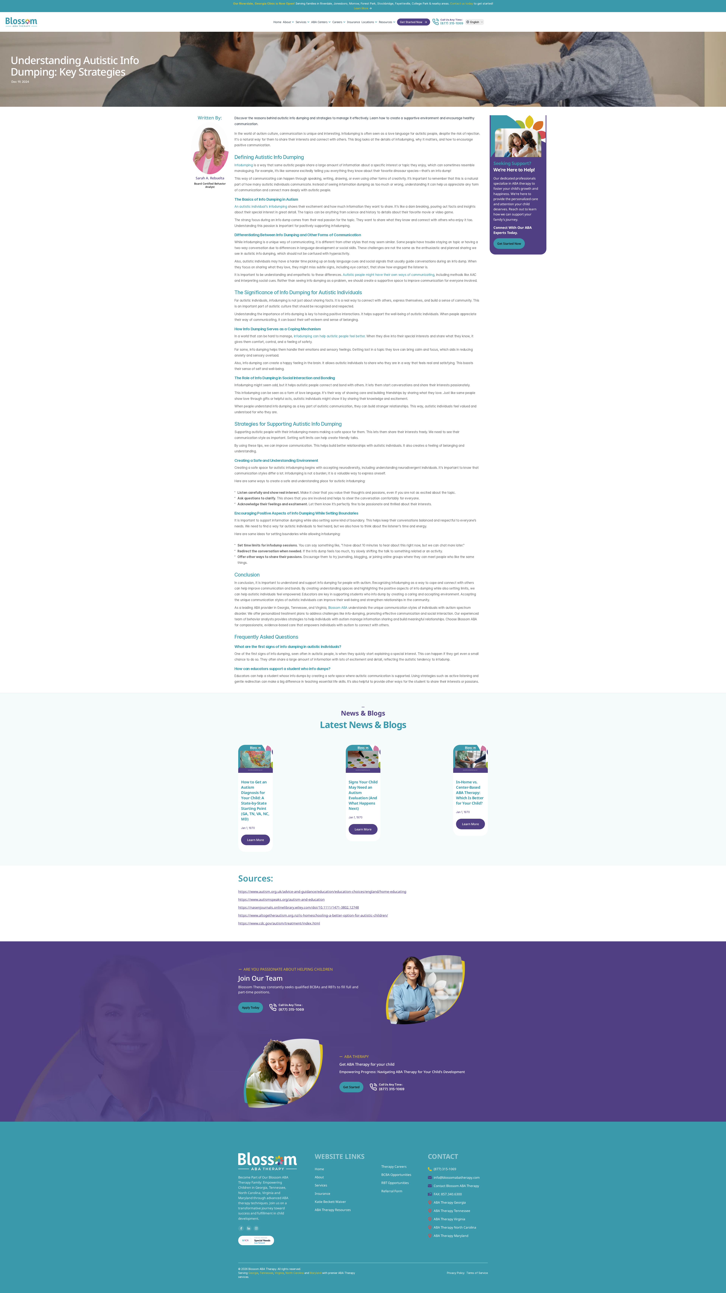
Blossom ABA (337, 608)
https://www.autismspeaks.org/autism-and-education (281, 899)
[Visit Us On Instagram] (256, 1228)
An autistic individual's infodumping (260, 206)
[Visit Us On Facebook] (241, 1228)
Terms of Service (477, 1272)
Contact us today (461, 3)
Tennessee (266, 1272)
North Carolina (294, 1272)
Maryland (316, 1272)
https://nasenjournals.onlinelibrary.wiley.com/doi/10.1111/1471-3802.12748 (298, 907)
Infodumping (243, 165)
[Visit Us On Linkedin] (248, 1228)
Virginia (279, 1272)
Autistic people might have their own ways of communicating (388, 275)
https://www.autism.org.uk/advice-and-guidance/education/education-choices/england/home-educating (322, 891)
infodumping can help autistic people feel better (329, 336)
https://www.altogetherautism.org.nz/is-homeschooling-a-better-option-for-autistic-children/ (313, 915)
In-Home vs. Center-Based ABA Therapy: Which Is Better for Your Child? (470, 792)
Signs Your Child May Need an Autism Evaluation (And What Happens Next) (364, 795)
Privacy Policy (456, 1272)
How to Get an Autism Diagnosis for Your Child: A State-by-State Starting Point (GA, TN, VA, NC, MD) (255, 800)
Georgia (253, 1272)
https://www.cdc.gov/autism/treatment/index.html (279, 923)
